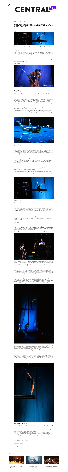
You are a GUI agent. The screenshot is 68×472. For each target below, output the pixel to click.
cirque (21, 442)
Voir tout (57, 453)
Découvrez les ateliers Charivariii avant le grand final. (51, 466)
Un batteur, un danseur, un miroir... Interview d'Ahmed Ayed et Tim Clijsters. (34, 466)
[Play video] (34, 76)
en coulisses (16, 442)
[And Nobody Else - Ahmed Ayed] (34, 460)
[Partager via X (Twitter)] (17, 446)
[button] (57, 10)
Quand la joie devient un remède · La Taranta (16, 466)
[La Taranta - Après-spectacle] (16, 460)
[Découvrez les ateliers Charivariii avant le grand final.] (51, 460)
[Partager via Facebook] (14, 446)
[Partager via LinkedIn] (20, 446)
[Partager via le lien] (22, 446)
